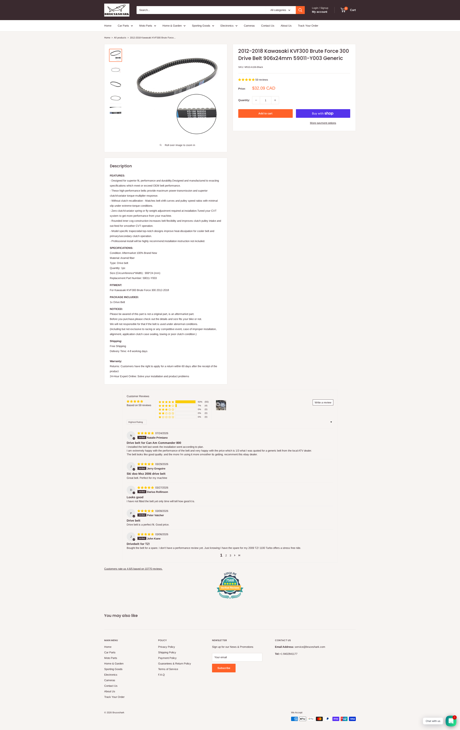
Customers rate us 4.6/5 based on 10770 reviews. (133, 568)
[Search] (300, 10)
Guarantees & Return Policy (174, 663)
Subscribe (223, 667)
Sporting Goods (201, 25)
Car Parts (123, 25)
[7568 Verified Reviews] (230, 599)
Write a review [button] (323, 402)
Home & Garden (172, 25)
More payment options (323, 122)
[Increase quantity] (275, 100)
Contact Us (267, 25)
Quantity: (244, 100)
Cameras (249, 25)
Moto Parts (145, 25)
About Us (286, 25)
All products (120, 37)
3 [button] (230, 555)
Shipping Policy (167, 652)
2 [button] (226, 555)
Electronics (227, 25)
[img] (146, 433)
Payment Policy (167, 657)
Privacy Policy (166, 646)
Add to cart (265, 113)
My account (319, 11)
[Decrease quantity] (256, 100)
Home (107, 25)
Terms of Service (168, 669)
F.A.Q (161, 674)
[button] (246, 79)
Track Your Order (308, 25)
